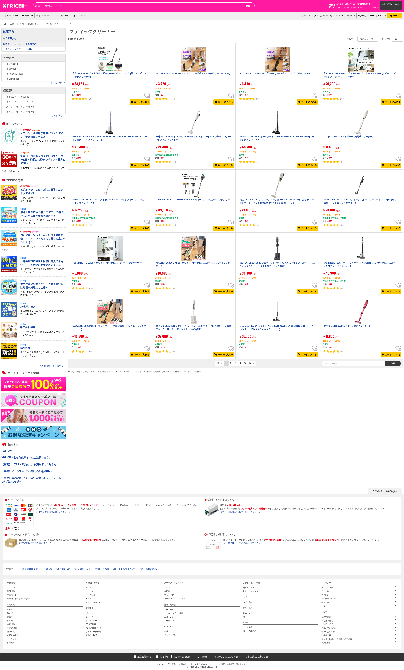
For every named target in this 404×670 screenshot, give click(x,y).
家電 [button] (37, 5)
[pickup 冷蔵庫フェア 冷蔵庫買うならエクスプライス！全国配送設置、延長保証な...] (33, 316)
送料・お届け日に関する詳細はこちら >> (240, 512)
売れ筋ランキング (329, 599)
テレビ (88, 588)
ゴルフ (167, 588)
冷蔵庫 (10, 609)
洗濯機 (10, 613)
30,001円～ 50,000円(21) (21, 111)
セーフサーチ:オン (378, 16)
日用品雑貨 (12, 643)
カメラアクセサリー (94, 602)
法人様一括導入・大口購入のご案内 (336, 639)
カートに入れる (141, 102)
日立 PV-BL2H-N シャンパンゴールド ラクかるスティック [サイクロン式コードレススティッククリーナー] (361, 75)
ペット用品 (247, 627)
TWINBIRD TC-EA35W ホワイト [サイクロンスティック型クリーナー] (107, 263)
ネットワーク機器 (93, 632)
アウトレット (64, 15)
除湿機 (49, 569)
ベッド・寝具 (170, 635)
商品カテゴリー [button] (10, 15)
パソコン (89, 613)
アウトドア (169, 595)
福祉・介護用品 (249, 631)
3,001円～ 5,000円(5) (19, 96)
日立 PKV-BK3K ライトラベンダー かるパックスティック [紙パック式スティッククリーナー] (109, 75)
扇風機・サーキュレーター (18, 599)
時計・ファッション (251, 591)
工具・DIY (168, 617)
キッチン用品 (12, 639)
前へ (219, 363)
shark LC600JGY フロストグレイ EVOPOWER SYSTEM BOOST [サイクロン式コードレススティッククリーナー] (276, 327)
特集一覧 (325, 602)
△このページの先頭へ (385, 491)
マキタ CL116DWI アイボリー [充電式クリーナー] (348, 136)
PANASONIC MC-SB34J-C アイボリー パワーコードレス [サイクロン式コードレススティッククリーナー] (109, 201)
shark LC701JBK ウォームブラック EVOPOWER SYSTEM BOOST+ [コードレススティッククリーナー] (277, 138)
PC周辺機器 (91, 624)
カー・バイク (170, 609)
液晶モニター (91, 620)
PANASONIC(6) (16, 74)
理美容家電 (12, 628)
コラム (324, 606)
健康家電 (11, 632)
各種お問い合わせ (329, 628)
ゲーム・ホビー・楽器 (173, 613)
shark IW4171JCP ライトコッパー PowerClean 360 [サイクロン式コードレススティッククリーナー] (360, 264)
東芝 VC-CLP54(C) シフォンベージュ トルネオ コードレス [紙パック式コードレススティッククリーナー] (193, 138)
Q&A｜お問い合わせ (323, 15)
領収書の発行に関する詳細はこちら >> (242, 543)
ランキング (82, 15)
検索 (248, 5)
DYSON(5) (14, 64)
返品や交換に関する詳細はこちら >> (37, 543)
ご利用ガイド (327, 624)
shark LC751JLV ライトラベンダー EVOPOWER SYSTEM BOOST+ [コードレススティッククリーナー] (109, 138)
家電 (139, 372)
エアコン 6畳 (63, 569)
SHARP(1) (14, 78)
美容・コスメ (248, 588)
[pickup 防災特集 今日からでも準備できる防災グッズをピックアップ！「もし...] (33, 358)
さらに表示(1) (59, 115)
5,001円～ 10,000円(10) (21, 101)
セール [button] (28, 15)
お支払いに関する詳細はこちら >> (53, 512)
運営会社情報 (144, 656)
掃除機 (10, 620)
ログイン (351, 15)
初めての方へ (327, 617)
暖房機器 (11, 591)
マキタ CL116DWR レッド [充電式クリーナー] (347, 326)
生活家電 (148, 372)
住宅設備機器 (12, 635)
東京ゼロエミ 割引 (31, 569)
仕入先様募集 (327, 643)
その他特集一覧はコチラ (51, 366)
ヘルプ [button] (339, 15)
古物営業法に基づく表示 (258, 656)
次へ (251, 363)
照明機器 (11, 624)
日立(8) (12, 69)
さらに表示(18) (58, 82)
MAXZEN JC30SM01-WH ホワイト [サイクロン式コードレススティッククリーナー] (193, 264)
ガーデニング (170, 620)
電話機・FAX (91, 635)
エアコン (11, 588)
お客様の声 (305, 15)
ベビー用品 (247, 602)
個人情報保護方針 (183, 656)
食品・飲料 (247, 613)
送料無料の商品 (149, 569)
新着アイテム (44, 15)
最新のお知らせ (328, 632)
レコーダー (90, 591)
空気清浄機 (12, 595)
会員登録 (362, 15)
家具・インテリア (171, 631)
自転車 (167, 591)
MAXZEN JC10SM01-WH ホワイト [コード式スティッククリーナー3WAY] (193, 73)
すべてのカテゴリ (329, 588)
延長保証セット (83, 569)
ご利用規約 (202, 656)
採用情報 (163, 656)
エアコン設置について (125, 569)
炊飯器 (10, 617)
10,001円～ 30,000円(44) (21, 106)
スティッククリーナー (191, 372)
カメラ (88, 599)
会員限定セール (328, 595)
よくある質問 (327, 620)
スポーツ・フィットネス (174, 599)
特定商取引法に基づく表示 (227, 656)
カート (396, 15)
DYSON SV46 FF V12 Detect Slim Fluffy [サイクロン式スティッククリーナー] (193, 201)
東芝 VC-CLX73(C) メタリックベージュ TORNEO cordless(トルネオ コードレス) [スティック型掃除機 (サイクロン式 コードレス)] (277, 201)
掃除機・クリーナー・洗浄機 (166, 372)
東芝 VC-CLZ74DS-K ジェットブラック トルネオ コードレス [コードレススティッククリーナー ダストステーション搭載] (277, 264)
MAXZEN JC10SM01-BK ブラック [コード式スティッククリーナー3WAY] (276, 73)
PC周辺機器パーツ (94, 628)
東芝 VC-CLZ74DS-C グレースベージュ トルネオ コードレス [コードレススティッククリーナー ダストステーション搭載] (193, 327)
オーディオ (90, 595)
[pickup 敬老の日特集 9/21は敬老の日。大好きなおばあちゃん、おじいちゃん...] (33, 337)
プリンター (90, 617)
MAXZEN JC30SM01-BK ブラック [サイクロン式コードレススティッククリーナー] (109, 327)
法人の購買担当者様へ (391, 4)
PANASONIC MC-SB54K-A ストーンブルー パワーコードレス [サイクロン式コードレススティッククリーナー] (361, 201)
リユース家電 (102, 569)
